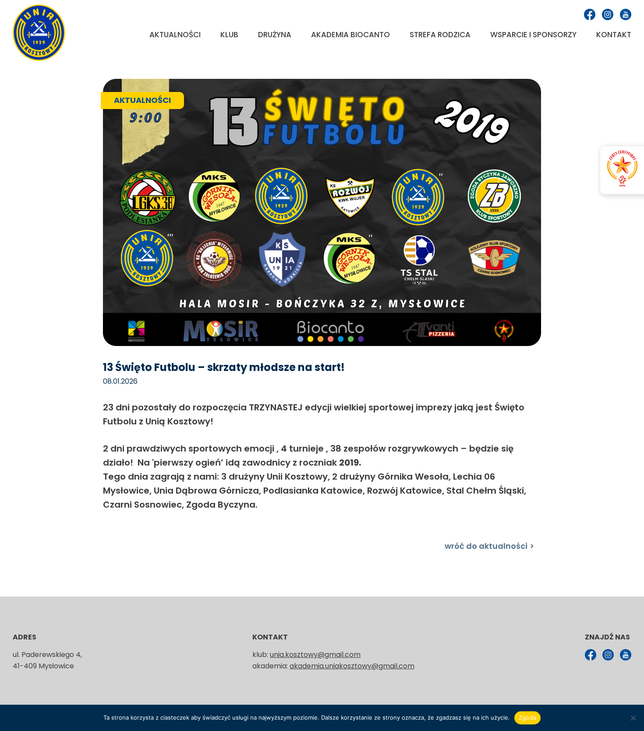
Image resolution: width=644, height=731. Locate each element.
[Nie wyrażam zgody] (633, 717)
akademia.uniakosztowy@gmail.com (352, 666)
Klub (229, 34)
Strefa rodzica (440, 34)
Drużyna (274, 34)
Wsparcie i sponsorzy (533, 34)
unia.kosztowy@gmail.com (315, 655)
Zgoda (527, 717)
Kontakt (613, 34)
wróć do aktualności (486, 545)
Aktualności (175, 34)
